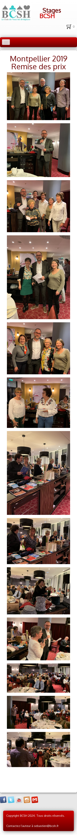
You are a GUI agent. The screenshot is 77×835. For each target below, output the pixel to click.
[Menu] (6, 42)
